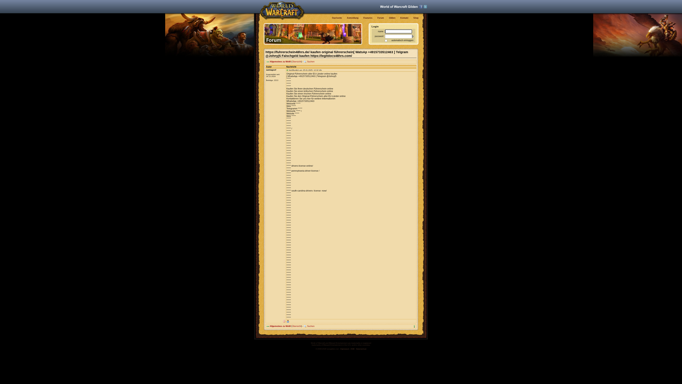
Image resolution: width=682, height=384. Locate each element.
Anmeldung (352, 18)
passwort (379, 36)
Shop (415, 18)
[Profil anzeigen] (287, 321)
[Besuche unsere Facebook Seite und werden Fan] (421, 7)
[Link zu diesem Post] (287, 70)
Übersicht (296, 61)
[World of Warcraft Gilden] (399, 6)
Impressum (344, 349)
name (380, 31)
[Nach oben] (414, 326)
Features (367, 18)
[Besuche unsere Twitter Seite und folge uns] (425, 7)
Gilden (392, 18)
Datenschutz (361, 349)
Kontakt (404, 18)
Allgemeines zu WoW (280, 61)
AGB (352, 349)
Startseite (337, 18)
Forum (380, 18)
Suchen (311, 61)
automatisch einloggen (402, 40)
